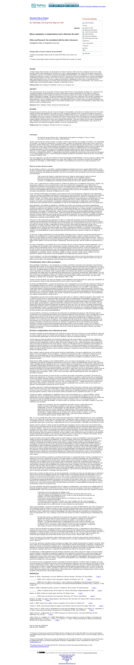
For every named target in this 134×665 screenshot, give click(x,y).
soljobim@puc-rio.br (35, 642)
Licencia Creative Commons (90, 652)
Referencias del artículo (91, 30)
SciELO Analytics (89, 23)
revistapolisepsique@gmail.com (67, 663)
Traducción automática (91, 36)
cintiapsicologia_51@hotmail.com (39, 646)
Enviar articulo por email (91, 38)
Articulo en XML (89, 28)
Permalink (87, 53)
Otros (86, 48)
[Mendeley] (84, 48)
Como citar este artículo (91, 32)
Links (98, 576)
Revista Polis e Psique (39, 18)
